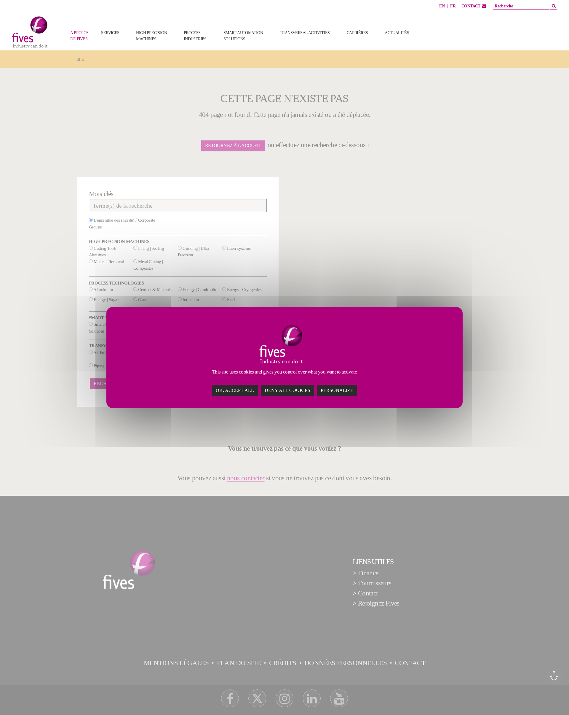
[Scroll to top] (553, 699)
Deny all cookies (287, 390)
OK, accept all (235, 390)
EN (442, 6)
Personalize (337, 390)
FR (452, 6)
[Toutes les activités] (427, 42)
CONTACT (470, 6)
